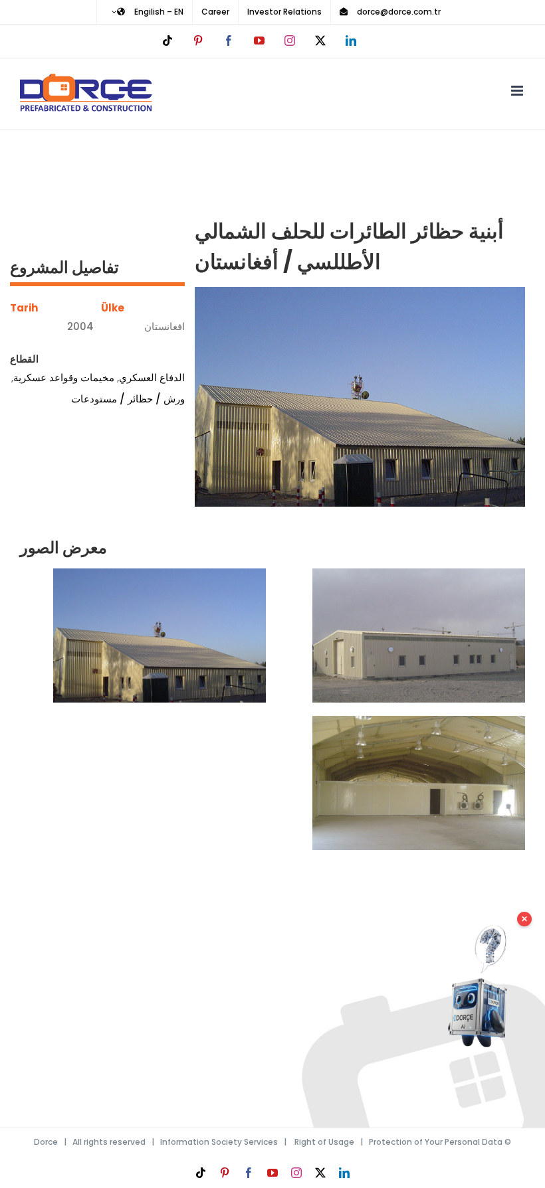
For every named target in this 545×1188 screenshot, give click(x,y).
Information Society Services (219, 1141)
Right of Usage (324, 1141)
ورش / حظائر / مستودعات (128, 399)
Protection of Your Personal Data (435, 1141)
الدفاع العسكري (152, 377)
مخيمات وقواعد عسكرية (63, 377)
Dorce (46, 1141)
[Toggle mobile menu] (518, 91)
